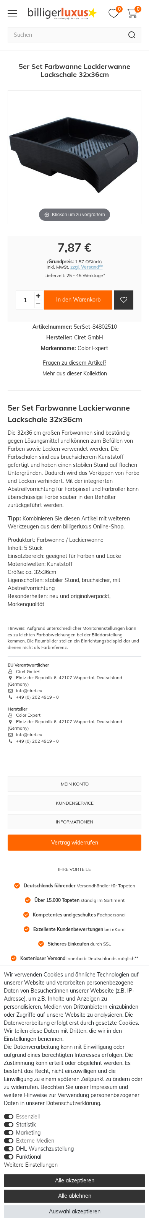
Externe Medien (35, 1140)
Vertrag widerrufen (74, 842)
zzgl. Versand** (86, 267)
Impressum (103, 1087)
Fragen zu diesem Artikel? (74, 362)
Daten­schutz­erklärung (73, 1103)
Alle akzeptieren (74, 1180)
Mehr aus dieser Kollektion (74, 373)
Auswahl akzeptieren (74, 1211)
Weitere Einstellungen (31, 1164)
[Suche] (132, 34)
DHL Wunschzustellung (45, 1148)
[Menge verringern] (38, 304)
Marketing (28, 1132)
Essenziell (28, 1116)
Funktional (28, 1156)
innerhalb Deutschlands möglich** (79, 958)
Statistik (26, 1124)
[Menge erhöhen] (38, 296)
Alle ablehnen (74, 1195)
